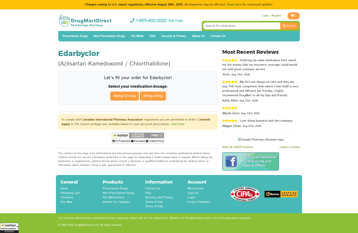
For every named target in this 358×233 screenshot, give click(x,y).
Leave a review (290, 147)
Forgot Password (199, 202)
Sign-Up (193, 193)
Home (64, 188)
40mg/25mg (153, 96)
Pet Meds (137, 36)
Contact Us (218, 36)
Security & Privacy (173, 36)
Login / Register (272, 16)
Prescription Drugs (75, 36)
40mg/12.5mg (124, 96)
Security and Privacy (159, 197)
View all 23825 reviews (237, 147)
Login (191, 197)
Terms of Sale (154, 206)
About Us (198, 36)
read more (178, 124)
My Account (196, 188)
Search (291, 26)
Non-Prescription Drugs (109, 36)
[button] (9, 228)
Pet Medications (113, 197)
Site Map (66, 202)
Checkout (66, 197)
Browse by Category (116, 202)
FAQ (152, 36)
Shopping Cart (70, 193)
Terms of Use (154, 202)
